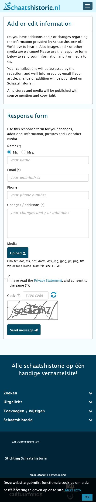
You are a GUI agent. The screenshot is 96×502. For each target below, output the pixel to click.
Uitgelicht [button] (12, 402)
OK (87, 497)
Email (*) (14, 170)
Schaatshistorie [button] (17, 420)
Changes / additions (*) (26, 205)
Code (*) (14, 296)
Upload (16, 253)
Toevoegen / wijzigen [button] (24, 411)
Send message (22, 330)
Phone (12, 187)
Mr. (15, 152)
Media (12, 244)
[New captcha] (53, 296)
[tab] (48, 393)
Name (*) (14, 146)
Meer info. (73, 490)
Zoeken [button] (10, 393)
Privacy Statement (48, 280)
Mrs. (30, 152)
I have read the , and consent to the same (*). (49, 283)
